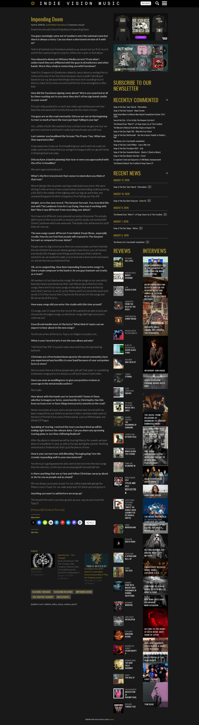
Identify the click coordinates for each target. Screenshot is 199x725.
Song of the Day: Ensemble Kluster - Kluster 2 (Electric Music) (137, 152)
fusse (112, 719)
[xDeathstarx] (43, 560)
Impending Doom (83, 591)
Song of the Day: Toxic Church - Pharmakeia (130, 106)
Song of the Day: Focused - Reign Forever (129, 110)
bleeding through (41, 591)
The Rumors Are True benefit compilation (129, 140)
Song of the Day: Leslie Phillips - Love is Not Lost (131, 144)
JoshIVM (50, 25)
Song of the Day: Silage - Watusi (125, 228)
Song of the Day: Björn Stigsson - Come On (129, 200)
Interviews (61, 25)
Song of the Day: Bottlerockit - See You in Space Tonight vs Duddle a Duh (139, 136)
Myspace (36, 509)
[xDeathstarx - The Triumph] (71, 567)
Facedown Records (53, 509)
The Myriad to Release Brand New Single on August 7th (134, 127)
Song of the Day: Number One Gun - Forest (129, 155)
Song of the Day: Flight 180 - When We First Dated (132, 131)
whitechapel (63, 597)
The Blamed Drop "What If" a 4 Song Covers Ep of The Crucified (137, 123)
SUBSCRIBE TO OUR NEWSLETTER (132, 85)
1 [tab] (116, 69)
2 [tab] (119, 69)
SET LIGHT (146, 3)
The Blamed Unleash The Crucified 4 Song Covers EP (133, 163)
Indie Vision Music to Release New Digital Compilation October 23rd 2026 (139, 115)
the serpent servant (42, 597)
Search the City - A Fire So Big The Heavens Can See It (134, 120)
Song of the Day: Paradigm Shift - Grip (128, 148)
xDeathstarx (36, 568)
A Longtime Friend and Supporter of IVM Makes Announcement (137, 159)
